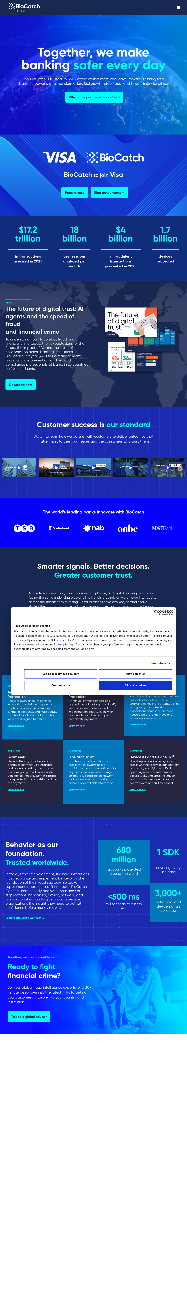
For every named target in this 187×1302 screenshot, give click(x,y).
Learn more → (16, 725)
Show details (157, 663)
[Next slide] (180, 468)
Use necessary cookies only (60, 674)
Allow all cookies (135, 685)
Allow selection (135, 674)
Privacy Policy (64, 644)
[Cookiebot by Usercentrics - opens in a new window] (157, 612)
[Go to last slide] (6, 468)
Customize (58, 685)
